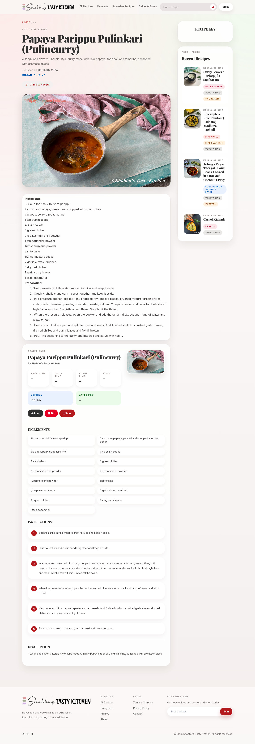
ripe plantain (214, 143)
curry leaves (214, 87)
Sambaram (212, 99)
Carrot (210, 226)
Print (37, 413)
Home (26, 22)
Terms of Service (143, 702)
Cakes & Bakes (148, 6)
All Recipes (86, 6)
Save (68, 413)
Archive (105, 713)
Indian (27, 75)
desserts (102, 6)
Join (226, 711)
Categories (107, 708)
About (104, 719)
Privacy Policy (141, 708)
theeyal (210, 204)
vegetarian (212, 93)
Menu (226, 6)
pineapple (211, 137)
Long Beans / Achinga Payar (213, 189)
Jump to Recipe (39, 84)
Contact (137, 713)
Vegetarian (212, 149)
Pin (52, 413)
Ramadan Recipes (123, 6)
